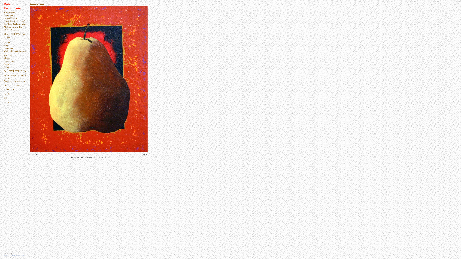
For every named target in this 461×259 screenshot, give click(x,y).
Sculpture (9, 13)
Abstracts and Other (13, 27)
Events (7, 78)
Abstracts (8, 58)
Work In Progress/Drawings (15, 51)
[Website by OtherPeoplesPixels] (456, 5)
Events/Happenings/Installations (16, 76)
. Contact (9, 90)
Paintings (9, 56)
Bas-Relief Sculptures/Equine (16, 24)
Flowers (7, 67)
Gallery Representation (16, 71)
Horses (7, 37)
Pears (6, 64)
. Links (7, 94)
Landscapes (9, 61)
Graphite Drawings (14, 34)
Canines (7, 40)
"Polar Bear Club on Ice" (14, 21)
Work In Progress (11, 30)
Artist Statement (13, 86)
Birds (6, 46)
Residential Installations (14, 81)
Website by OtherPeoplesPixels (15, 255)
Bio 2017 (8, 102)
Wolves (7, 43)
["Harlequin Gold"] (89, 79)
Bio (5, 98)
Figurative (8, 16)
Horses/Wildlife (10, 18)
